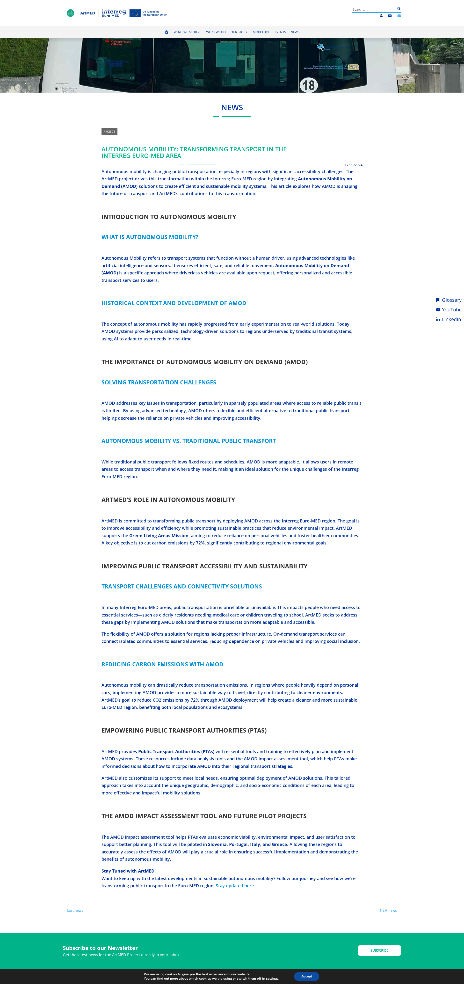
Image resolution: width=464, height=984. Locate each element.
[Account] (381, 16)
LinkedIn (451, 319)
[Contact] (389, 16)
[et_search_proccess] (399, 9)
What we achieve (187, 32)
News (295, 32)
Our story (239, 32)
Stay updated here (235, 886)
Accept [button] (306, 976)
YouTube (452, 309)
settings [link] (272, 978)
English (399, 15)
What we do (216, 32)
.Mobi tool (261, 32)
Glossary (452, 300)
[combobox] (374, 9)
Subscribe (379, 950)
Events (280, 32)
